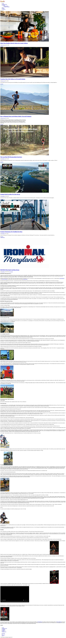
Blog (3, 7)
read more (1, 46)
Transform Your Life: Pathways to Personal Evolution (12, 79)
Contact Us (3, 9)
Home (3, 3)
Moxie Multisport (59, 621)
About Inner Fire (4, 4)
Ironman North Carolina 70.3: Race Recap (10, 194)
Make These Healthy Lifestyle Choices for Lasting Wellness (14, 43)
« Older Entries (2, 237)
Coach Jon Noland (4, 279)
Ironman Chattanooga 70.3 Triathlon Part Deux (11, 231)
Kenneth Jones (25, 279)
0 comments (11, 271)
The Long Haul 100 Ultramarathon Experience (11, 157)
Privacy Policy (4, 631)
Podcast (3, 8)
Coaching (3, 5)
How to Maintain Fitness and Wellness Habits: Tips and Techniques (15, 116)
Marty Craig (3, 118)
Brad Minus (3, 158)
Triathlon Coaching (6, 6)
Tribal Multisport (62, 278)
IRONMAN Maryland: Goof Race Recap (9, 269)
